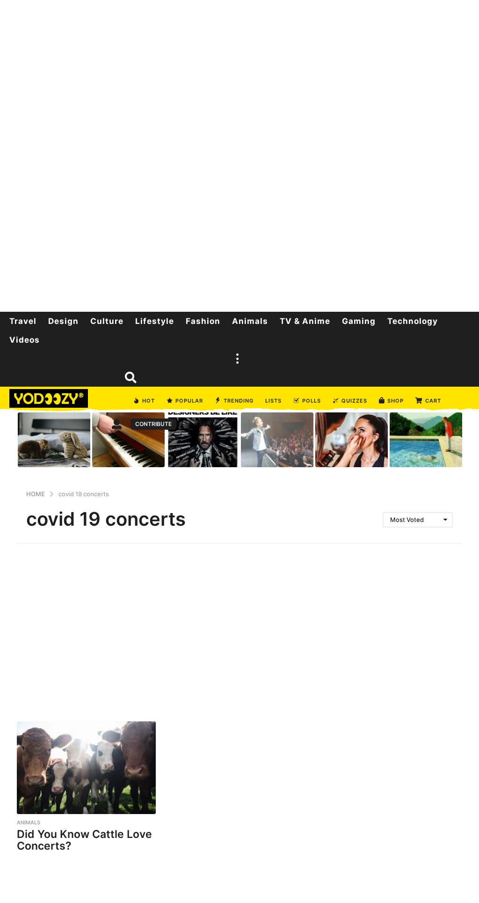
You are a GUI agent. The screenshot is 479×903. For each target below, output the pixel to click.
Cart (433, 400)
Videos (24, 340)
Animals (250, 321)
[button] (237, 358)
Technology (412, 321)
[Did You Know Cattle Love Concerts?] (86, 767)
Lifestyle (154, 321)
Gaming (359, 321)
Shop (395, 400)
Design (63, 321)
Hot (148, 400)
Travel (22, 321)
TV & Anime (305, 321)
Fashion (203, 321)
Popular (189, 400)
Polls (311, 400)
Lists (273, 400)
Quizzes (354, 400)
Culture (106, 321)
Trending (239, 400)
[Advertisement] (239, 154)
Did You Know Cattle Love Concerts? (84, 840)
